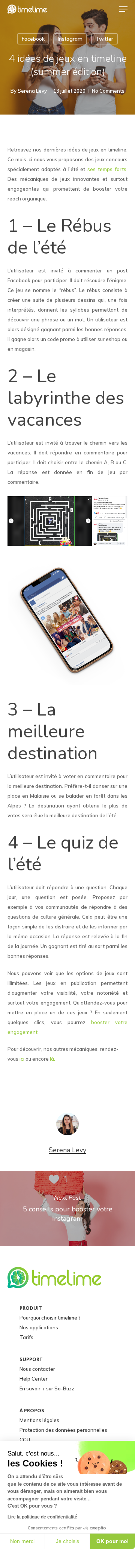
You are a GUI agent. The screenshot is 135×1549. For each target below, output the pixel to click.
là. (52, 1059)
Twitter (104, 38)
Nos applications (39, 1327)
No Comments (108, 91)
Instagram (70, 38)
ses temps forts (106, 169)
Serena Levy (32, 91)
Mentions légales (39, 1420)
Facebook (33, 38)
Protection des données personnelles (63, 1430)
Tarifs (26, 1337)
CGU (25, 1440)
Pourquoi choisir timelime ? (50, 1318)
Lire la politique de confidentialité (42, 1517)
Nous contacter (37, 1369)
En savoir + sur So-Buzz (47, 1388)
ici (22, 1059)
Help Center (34, 1379)
